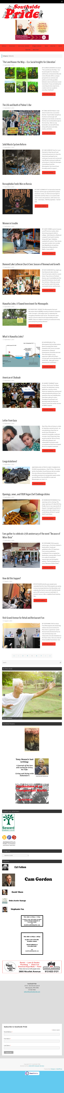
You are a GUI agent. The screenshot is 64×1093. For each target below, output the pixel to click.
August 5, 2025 (8, 581)
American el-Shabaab (11, 377)
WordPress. (59, 1069)
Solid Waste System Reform (14, 144)
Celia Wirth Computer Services (36, 1066)
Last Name (7, 1045)
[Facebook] (62, 1)
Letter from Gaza (9, 420)
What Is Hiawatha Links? (13, 336)
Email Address (8, 1032)
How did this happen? (11, 578)
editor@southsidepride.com (32, 992)
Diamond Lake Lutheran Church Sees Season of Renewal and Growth (31, 264)
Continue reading (48, 94)
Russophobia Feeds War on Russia (17, 183)
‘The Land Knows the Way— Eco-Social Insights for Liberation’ (29, 62)
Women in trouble (10, 223)
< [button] (4, 695)
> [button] (60, 695)
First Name (7, 1038)
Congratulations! (9, 461)
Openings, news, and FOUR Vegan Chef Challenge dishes (26, 494)
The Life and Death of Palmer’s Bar (17, 105)
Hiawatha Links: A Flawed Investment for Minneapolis (25, 303)
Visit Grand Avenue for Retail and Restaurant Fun (23, 617)
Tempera (53, 1069)
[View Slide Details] (32, 695)
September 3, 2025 (9, 65)
